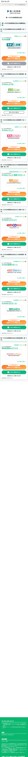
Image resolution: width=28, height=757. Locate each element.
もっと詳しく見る (21, 52)
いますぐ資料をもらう (15, 63)
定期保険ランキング (18, 36)
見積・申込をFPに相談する (14, 112)
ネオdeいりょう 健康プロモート (13, 175)
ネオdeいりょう (7, 130)
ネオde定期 (6, 39)
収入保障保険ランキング (17, 80)
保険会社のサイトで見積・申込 (13, 66)
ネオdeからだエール (9, 303)
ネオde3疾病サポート (10, 265)
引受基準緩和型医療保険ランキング (15, 171)
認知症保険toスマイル (10, 348)
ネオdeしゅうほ (7, 84)
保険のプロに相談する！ (14, 57)
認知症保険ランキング (18, 344)
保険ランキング (12, 4)
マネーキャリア (5, 4)
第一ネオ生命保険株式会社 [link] (20, 4)
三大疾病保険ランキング (17, 261)
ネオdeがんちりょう (9, 220)
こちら (16, 752)
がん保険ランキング (18, 216)
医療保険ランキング (18, 126)
